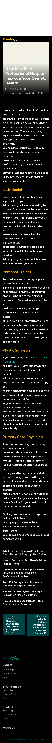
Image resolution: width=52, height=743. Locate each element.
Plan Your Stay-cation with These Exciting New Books (13, 627)
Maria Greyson (18, 89)
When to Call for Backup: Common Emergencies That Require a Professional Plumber (23, 573)
